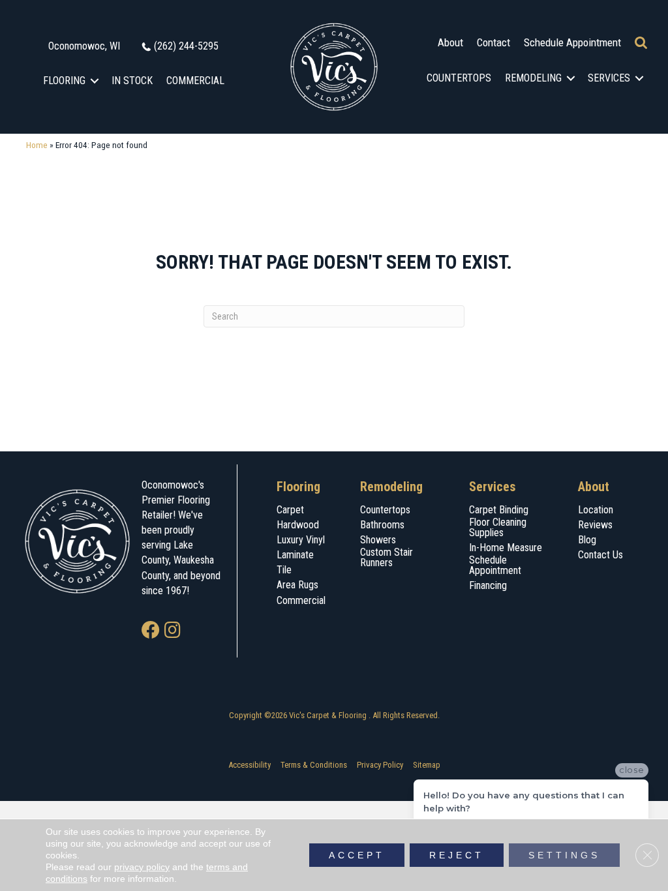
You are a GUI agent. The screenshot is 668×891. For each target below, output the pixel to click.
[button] (94, 81)
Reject (456, 855)
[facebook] (151, 631)
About (450, 42)
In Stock (132, 80)
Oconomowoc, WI (84, 46)
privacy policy (142, 867)
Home (37, 145)
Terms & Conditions (314, 765)
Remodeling (533, 78)
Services (609, 78)
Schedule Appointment (572, 42)
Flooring (64, 80)
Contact (493, 42)
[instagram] (172, 631)
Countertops (459, 78)
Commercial (195, 80)
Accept (357, 855)
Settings (564, 855)
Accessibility (249, 765)
